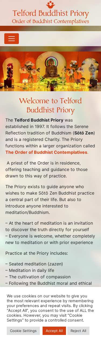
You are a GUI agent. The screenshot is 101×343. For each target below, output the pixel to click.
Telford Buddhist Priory (51, 13)
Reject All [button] (78, 331)
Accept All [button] (54, 331)
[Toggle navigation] (11, 38)
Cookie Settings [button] (23, 331)
